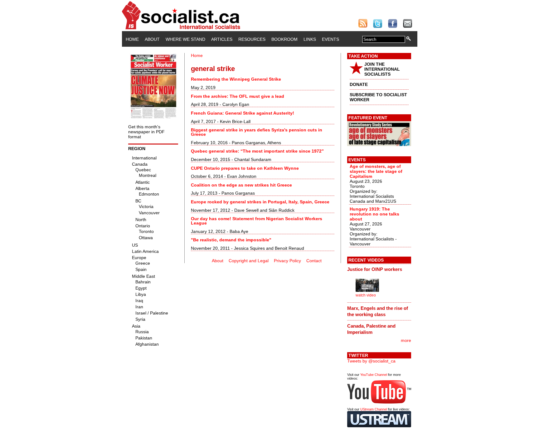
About (152, 39)
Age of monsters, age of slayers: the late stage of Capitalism (376, 171)
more (406, 340)
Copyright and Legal (249, 260)
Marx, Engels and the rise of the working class (377, 311)
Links (309, 39)
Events (330, 39)
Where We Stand (185, 39)
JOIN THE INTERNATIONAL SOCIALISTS (382, 69)
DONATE (359, 84)
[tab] (379, 269)
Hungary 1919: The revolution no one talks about (374, 213)
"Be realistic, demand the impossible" (231, 239)
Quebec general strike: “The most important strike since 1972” (257, 151)
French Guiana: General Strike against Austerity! (242, 113)
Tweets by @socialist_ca (371, 360)
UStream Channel (373, 409)
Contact (314, 260)
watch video (366, 295)
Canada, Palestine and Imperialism (371, 329)
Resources (251, 39)
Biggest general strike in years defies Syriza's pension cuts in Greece (256, 132)
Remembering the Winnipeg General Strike (236, 79)
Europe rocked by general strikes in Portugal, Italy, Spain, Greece (260, 201)
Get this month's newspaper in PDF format (146, 131)
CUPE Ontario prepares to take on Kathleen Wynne (245, 168)
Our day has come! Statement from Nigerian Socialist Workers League (256, 220)
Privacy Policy (287, 260)
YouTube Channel (373, 375)
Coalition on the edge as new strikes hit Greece (241, 184)
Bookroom (284, 39)
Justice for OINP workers (374, 269)
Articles (221, 39)
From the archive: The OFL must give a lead (237, 96)
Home (132, 39)
